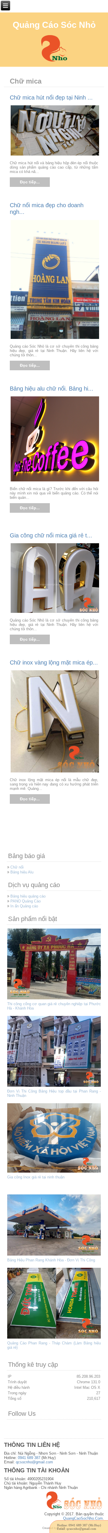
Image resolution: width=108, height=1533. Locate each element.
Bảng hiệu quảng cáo (28, 896)
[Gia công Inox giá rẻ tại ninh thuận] (55, 1173)
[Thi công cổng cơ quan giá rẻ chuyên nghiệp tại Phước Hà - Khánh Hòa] (55, 999)
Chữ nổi (17, 867)
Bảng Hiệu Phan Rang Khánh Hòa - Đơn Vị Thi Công (51, 1260)
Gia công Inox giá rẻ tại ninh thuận (36, 1177)
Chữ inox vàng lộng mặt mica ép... (54, 662)
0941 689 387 (29, 1458)
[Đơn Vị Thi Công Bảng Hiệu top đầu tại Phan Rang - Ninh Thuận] (55, 1087)
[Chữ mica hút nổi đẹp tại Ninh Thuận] (55, 155)
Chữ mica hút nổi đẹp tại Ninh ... (51, 97)
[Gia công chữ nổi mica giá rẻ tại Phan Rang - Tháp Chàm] (55, 612)
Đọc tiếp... (30, 182)
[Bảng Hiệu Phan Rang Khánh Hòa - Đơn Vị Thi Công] (55, 1256)
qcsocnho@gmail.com (34, 1462)
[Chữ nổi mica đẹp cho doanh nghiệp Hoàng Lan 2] (55, 338)
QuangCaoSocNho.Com (83, 1518)
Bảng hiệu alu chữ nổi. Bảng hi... (51, 388)
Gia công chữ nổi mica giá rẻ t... (51, 535)
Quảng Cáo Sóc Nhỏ (54, 25)
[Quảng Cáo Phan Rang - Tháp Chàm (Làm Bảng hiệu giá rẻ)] (55, 1339)
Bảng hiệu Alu (21, 872)
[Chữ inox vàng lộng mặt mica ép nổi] (55, 772)
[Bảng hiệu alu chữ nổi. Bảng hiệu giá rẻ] (55, 481)
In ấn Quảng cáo (24, 906)
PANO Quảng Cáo (25, 901)
